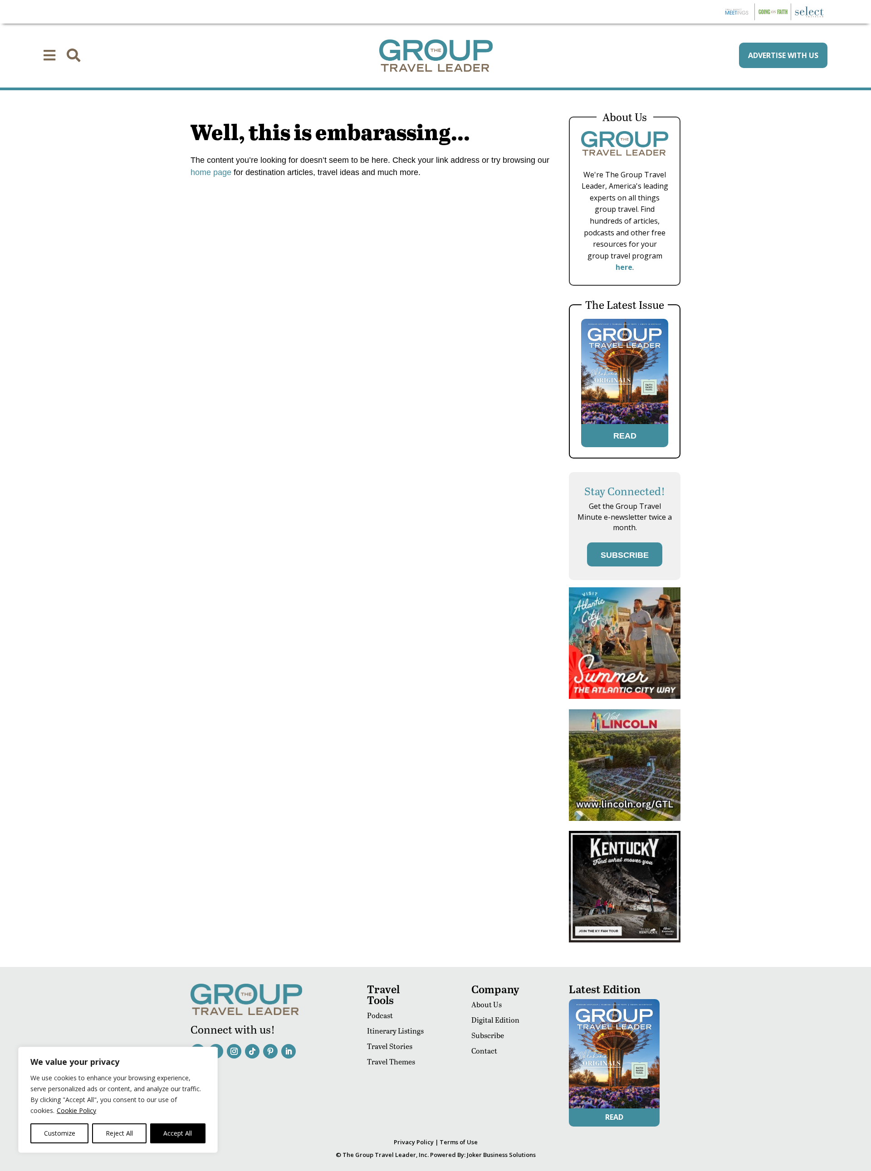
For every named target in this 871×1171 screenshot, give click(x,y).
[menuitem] (49, 55)
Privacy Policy (414, 1142)
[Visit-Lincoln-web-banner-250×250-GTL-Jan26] (624, 818)
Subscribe (487, 1035)
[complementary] (118, 1100)
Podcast (380, 1015)
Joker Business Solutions (501, 1155)
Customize (59, 1133)
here (624, 267)
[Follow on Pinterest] (270, 1051)
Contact (484, 1050)
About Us (486, 1004)
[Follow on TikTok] (252, 1051)
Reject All (119, 1133)
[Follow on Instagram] (234, 1051)
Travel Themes (391, 1061)
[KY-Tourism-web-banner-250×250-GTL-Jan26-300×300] (624, 940)
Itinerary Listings (395, 1030)
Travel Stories (389, 1046)
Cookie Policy (76, 1110)
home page (211, 172)
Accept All (177, 1133)
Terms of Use (459, 1142)
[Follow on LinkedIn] (288, 1051)
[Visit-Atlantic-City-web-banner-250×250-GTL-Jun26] (624, 696)
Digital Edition (495, 1020)
